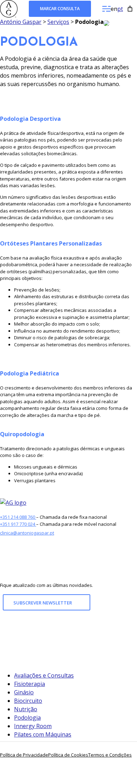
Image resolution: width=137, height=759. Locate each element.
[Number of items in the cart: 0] (130, 9)
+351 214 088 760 (18, 517)
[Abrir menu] (106, 9)
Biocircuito (28, 701)
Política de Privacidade (24, 755)
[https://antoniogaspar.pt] (13, 502)
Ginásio (24, 692)
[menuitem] (114, 9)
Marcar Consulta (60, 9)
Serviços (58, 22)
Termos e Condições (110, 755)
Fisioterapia (29, 684)
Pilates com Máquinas (42, 734)
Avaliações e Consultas (44, 675)
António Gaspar (20, 22)
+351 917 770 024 (18, 524)
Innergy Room (33, 726)
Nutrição (25, 709)
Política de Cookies (68, 755)
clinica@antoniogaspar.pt (27, 533)
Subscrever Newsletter (43, 603)
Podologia (27, 717)
